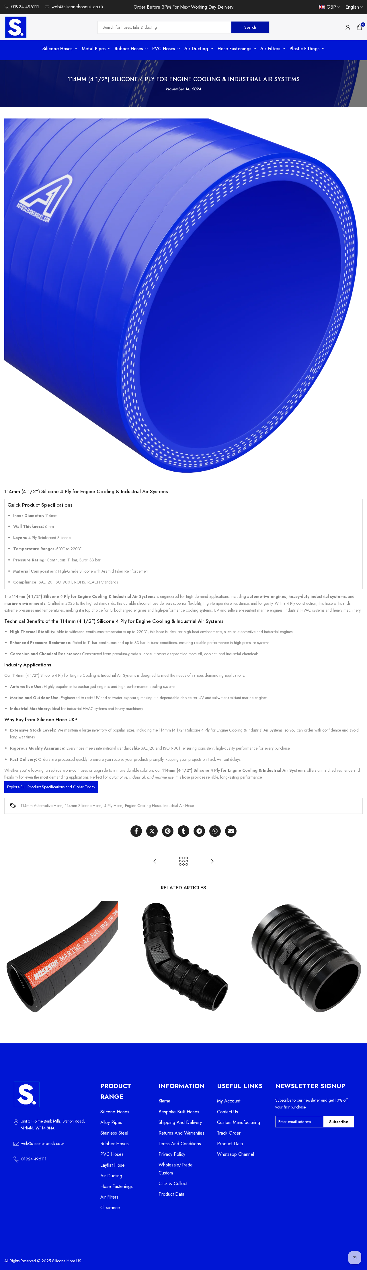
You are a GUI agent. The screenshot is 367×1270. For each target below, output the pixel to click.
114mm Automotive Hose (41, 805)
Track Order (229, 1133)
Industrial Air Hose (178, 805)
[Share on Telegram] (199, 831)
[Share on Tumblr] (183, 831)
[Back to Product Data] (183, 861)
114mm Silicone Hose (83, 805)
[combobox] (164, 27)
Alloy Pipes (111, 1122)
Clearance (110, 1207)
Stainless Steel (114, 1133)
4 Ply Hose (113, 805)
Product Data (171, 1194)
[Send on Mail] (231, 831)
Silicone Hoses (114, 1111)
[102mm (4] (154, 861)
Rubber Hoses (114, 1143)
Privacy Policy (172, 1154)
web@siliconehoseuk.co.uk (78, 6)
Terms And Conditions (180, 1143)
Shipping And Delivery (180, 1122)
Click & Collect (173, 1183)
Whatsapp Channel (235, 1154)
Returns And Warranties (181, 1133)
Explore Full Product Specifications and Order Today (51, 787)
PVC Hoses (112, 1154)
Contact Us (227, 1111)
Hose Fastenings (116, 1186)
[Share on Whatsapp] (215, 831)
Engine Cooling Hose (143, 805)
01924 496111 (25, 6)
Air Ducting (111, 1175)
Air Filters (109, 1197)
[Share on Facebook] (136, 831)
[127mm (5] (212, 861)
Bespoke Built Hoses (179, 1111)
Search (250, 27)
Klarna (164, 1101)
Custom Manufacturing (238, 1122)
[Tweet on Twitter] (152, 831)
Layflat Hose (112, 1165)
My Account (228, 1101)
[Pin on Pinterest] (167, 831)
